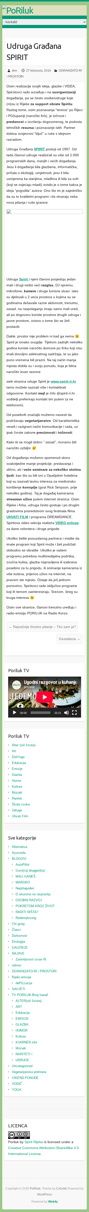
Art (14, 751)
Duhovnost (19, 936)
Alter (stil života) (23, 745)
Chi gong (18, 924)
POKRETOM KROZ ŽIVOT (35, 906)
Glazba (17, 775)
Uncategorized (22, 1066)
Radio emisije (21, 977)
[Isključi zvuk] (66, 712)
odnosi (16, 965)
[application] (44, 697)
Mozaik (17, 792)
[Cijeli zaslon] (74, 712)
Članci (16, 930)
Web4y (53, 1201)
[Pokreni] (14, 712)
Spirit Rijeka (33, 1142)
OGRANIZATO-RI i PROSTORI (34, 971)
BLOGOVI (19, 858)
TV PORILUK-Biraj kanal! (30, 995)
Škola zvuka (21, 804)
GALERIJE (20, 947)
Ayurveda (18, 853)
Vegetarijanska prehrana (29, 1072)
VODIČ (17, 1084)
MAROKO (23, 882)
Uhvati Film (20, 816)
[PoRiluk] (44, 10)
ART (19, 1007)
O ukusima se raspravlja (33, 894)
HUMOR (21, 1030)
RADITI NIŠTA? (27, 912)
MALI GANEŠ (26, 876)
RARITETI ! (24, 1054)
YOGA (16, 1090)
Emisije (17, 769)
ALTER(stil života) (29, 1001)
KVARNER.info (26, 1042)
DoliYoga (18, 757)
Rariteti (17, 798)
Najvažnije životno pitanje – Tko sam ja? (42, 627)
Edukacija (19, 763)
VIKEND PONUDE (25, 1078)
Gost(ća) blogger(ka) (30, 870)
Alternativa (19, 847)
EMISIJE (22, 1018)
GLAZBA (22, 1024)
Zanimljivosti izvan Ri (31, 959)
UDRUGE (22, 1060)
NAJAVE (18, 953)
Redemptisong (26, 918)
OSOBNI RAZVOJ (29, 900)
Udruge (17, 810)
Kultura (17, 786)
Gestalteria (69, 639)
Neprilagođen (25, 888)
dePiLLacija (24, 983)
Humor (16, 780)
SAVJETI (18, 989)
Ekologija (18, 941)
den (14, 70)
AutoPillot (22, 864)
